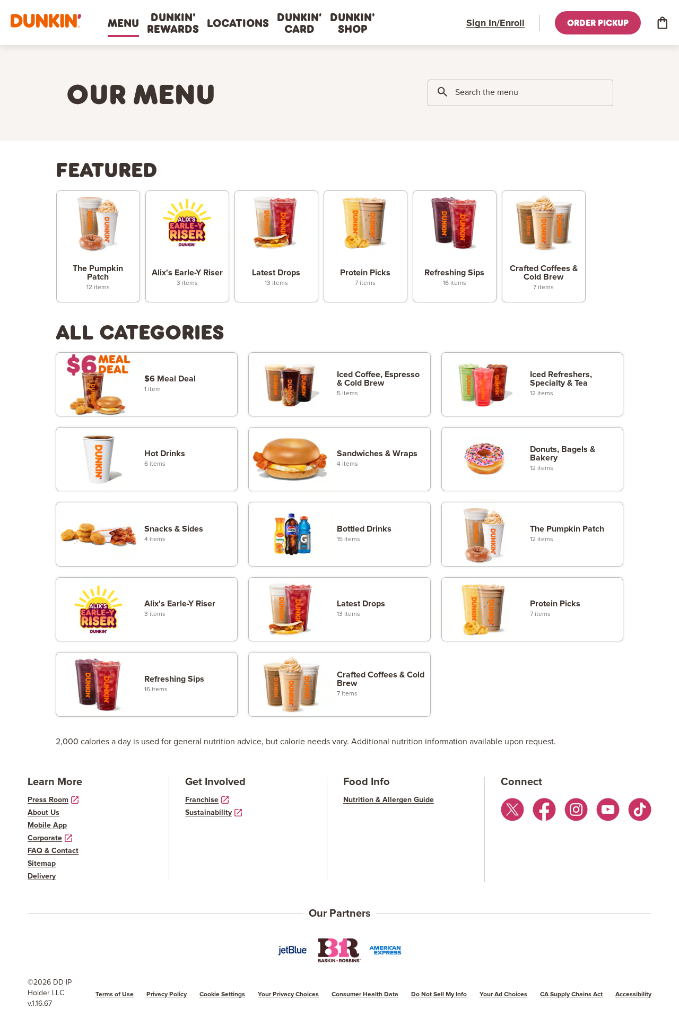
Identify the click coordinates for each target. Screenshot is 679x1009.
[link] (98, 246)
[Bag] (662, 22)
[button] (46, 21)
